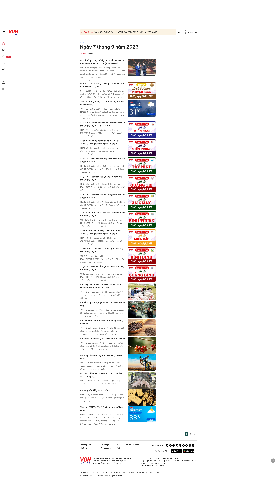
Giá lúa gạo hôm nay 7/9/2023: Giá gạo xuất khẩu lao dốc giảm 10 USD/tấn (100, 286)
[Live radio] (12, 57)
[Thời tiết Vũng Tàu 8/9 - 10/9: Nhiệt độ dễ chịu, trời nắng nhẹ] (142, 108)
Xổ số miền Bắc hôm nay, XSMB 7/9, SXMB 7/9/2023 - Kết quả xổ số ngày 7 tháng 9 (100, 232)
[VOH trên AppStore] (176, 451)
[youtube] (170, 445)
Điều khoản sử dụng (114, 472)
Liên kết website (132, 445)
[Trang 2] (194, 434)
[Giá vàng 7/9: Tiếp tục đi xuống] (142, 397)
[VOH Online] (85, 460)
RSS (118, 445)
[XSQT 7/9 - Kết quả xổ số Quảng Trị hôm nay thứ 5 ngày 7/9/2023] (142, 183)
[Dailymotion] (193, 445)
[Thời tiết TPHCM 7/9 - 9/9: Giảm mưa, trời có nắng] (142, 414)
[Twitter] (190, 445)
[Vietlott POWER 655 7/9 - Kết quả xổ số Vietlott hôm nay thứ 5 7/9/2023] (142, 90)
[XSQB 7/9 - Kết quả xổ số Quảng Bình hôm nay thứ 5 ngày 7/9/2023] (142, 273)
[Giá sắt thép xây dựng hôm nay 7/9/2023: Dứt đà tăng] (142, 309)
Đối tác (84, 448)
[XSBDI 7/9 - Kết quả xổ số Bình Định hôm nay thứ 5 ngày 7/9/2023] (142, 255)
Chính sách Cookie (154, 472)
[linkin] (180, 445)
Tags (82, 43)
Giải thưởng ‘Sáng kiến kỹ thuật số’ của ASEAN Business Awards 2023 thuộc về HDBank (102, 62)
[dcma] (186, 445)
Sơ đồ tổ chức (91, 472)
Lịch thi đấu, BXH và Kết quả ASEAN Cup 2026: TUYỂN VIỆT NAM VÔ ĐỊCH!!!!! (125, 32)
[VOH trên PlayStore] (188, 451)
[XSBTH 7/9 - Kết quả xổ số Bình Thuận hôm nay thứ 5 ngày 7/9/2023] (142, 219)
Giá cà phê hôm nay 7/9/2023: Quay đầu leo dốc (102, 338)
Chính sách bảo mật (128, 472)
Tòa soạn (105, 445)
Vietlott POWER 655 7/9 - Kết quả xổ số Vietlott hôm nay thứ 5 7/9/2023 (102, 85)
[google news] (183, 445)
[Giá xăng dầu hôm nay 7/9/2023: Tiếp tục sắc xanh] (142, 362)
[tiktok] (173, 445)
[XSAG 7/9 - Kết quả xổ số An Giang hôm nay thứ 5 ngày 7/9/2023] (142, 201)
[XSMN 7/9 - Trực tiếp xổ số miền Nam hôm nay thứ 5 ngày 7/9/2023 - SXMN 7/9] (142, 129)
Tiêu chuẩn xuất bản (141, 472)
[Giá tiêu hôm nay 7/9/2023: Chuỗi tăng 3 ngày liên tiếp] (142, 327)
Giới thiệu (83, 472)
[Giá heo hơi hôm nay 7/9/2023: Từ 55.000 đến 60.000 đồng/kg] (142, 380)
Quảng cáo (86, 445)
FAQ (118, 448)
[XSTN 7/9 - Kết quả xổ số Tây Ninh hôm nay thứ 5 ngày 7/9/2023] (142, 165)
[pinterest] (177, 445)
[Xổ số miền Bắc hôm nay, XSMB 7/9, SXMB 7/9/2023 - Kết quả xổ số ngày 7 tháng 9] (142, 237)
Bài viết (83, 54)
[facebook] (167, 445)
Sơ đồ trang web (102, 472)
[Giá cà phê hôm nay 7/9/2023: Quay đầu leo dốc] (142, 345)
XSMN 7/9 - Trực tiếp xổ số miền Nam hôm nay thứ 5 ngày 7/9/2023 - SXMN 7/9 (102, 124)
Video (90, 54)
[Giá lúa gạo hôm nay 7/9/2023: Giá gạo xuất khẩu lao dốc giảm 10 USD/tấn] (142, 291)
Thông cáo (106, 448)
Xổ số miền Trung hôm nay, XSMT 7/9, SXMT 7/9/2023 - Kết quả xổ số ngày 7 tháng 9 (101, 142)
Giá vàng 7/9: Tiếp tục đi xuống (95, 390)
